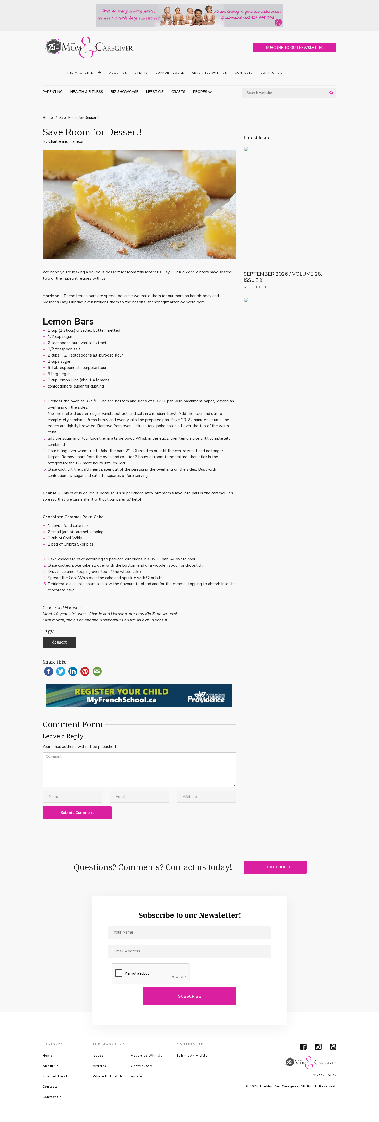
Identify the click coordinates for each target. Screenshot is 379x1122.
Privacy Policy (324, 1075)
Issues (98, 1056)
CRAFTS (178, 91)
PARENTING (53, 91)
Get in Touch (275, 867)
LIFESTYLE (155, 91)
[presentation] (151, 973)
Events (141, 73)
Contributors (142, 1066)
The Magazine (80, 73)
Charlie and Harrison (66, 141)
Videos (137, 1076)
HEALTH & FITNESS (86, 91)
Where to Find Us (108, 1076)
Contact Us (271, 73)
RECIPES (200, 91)
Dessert (59, 642)
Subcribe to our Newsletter (295, 47)
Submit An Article (192, 1056)
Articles (99, 1066)
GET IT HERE (253, 287)
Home (48, 117)
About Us (118, 73)
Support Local (170, 73)
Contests (244, 73)
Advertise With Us (209, 73)
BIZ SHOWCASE (124, 91)
